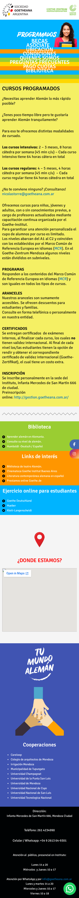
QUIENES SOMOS (39, 58)
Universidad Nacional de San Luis (31, 793)
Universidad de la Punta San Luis (31, 778)
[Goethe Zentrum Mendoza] (74, 444)
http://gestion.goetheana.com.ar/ (41, 397)
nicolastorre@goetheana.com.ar (28, 194)
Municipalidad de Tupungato (28, 769)
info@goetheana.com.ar (57, 879)
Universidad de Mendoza (25, 783)
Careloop (16, 755)
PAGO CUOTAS (39, 66)
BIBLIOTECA (40, 70)
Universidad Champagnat (26, 774)
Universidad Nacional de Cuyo (29, 788)
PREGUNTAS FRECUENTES (40, 62)
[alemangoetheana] (74, 454)
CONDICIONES (39, 53)
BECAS (39, 41)
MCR (58, 248)
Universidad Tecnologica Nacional (31, 797)
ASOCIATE (38, 45)
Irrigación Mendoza (22, 764)
